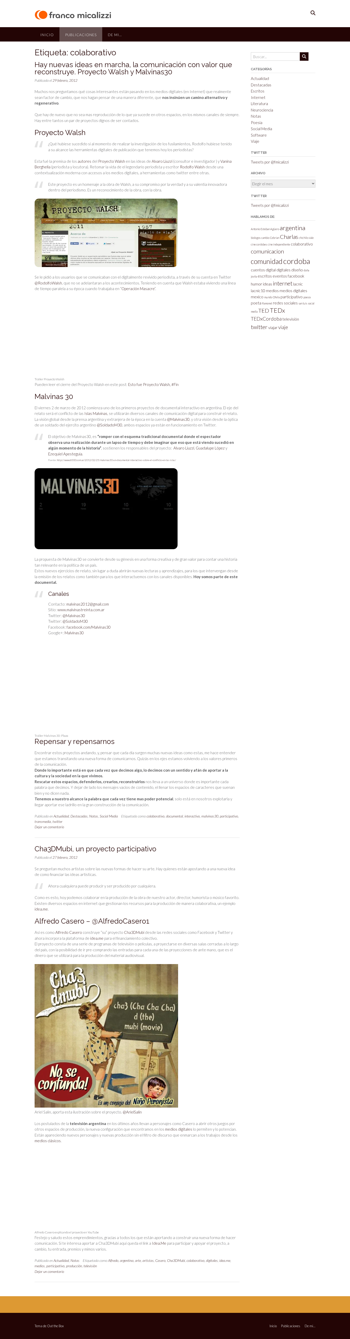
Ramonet (267, 303)
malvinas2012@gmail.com (87, 604)
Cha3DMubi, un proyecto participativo (95, 849)
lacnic (298, 283)
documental (174, 816)
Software (259, 135)
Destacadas (79, 816)
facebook (296, 275)
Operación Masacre (138, 288)
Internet (258, 97)
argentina (126, 1260)
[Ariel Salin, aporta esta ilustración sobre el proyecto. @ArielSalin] (106, 1106)
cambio (265, 237)
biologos (256, 237)
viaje (283, 327)
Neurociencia (262, 110)
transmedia (43, 821)
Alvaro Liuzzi (162, 161)
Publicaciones (81, 35)
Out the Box (55, 1326)
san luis (302, 303)
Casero (160, 1260)
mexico (257, 296)
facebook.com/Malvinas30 (89, 627)
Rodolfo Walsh (192, 167)
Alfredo (113, 1260)
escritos (265, 275)
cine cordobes (259, 244)
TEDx (277, 310)
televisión (90, 1266)
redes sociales (285, 302)
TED (263, 310)
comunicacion (267, 251)
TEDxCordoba (266, 319)
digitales (212, 1260)
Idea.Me (159, 1243)
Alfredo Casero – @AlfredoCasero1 (92, 921)
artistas (148, 1260)
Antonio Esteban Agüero (265, 229)
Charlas (289, 236)
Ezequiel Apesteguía (65, 454)
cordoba (296, 261)
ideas (267, 283)
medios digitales (178, 1129)
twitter (58, 821)
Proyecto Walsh (111, 161)
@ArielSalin (132, 1112)
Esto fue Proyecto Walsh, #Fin (153, 384)
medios (40, 1266)
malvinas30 (209, 816)
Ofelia (276, 297)
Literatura (259, 103)
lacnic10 (258, 290)
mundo (268, 297)
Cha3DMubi (134, 932)
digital (271, 269)
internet (282, 283)
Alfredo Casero (68, 932)
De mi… (115, 35)
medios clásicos (48, 1140)
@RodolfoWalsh (48, 283)
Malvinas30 (74, 632)
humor (256, 283)
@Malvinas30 (178, 419)
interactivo (192, 816)
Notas (93, 816)
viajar (272, 327)
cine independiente (279, 244)
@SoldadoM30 (109, 425)
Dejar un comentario (49, 827)
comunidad (266, 261)
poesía (307, 297)
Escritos (257, 91)
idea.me (41, 909)
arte (138, 1260)
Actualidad (61, 816)
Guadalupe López (210, 448)
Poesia (256, 122)
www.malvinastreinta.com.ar (81, 609)
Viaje (255, 141)
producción (74, 1266)
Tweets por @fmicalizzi (270, 162)
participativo (229, 816)
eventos (280, 275)
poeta (256, 302)
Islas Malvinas (95, 413)
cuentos (258, 269)
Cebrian (274, 237)
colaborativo (155, 816)
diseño (297, 269)
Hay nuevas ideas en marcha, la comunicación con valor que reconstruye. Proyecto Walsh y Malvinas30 (133, 68)
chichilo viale (306, 237)
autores (84, 161)
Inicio (47, 35)
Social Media (109, 816)
